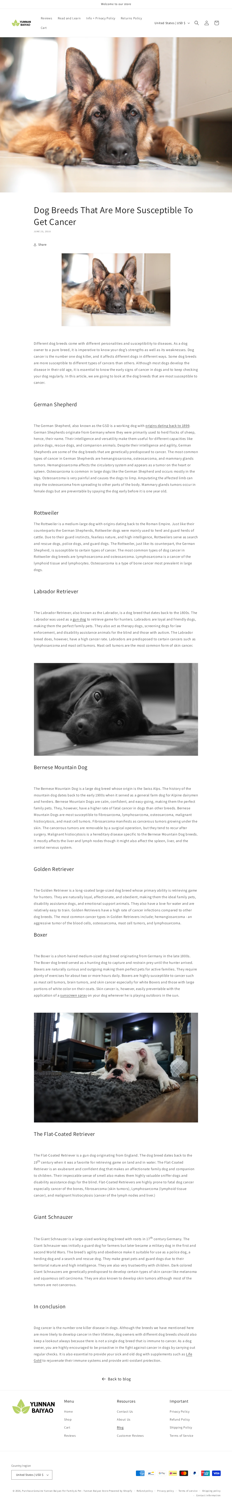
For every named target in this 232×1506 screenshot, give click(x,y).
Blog (120, 1427)
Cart (67, 1427)
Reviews (70, 1436)
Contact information (208, 1495)
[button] (197, 23)
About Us (123, 1419)
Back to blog (119, 1378)
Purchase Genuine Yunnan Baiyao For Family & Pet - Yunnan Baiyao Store (65, 1490)
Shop (68, 1419)
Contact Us (125, 1411)
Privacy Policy (179, 1411)
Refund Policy (180, 1419)
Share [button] (42, 244)
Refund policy (145, 1490)
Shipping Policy (181, 1427)
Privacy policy (165, 1490)
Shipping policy (211, 1490)
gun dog (79, 619)
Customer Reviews (130, 1436)
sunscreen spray (73, 995)
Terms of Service (181, 1436)
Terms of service (188, 1490)
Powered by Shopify (120, 1490)
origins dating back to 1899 (167, 425)
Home (68, 1411)
